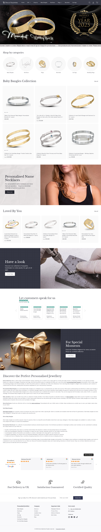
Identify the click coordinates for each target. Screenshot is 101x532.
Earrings (75, 2)
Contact (36, 511)
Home (22, 2)
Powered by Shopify (60, 529)
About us (36, 509)
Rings (59, 2)
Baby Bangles (44, 2)
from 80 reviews (23, 302)
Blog (35, 517)
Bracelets (67, 2)
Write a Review (88, 454)
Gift (28, 2)
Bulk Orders (54, 515)
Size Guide (36, 515)
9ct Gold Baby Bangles (22, 521)
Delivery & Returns (55, 513)
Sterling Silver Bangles (22, 519)
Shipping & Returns (55, 509)
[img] (51, 300)
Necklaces (19, 511)
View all (96, 81)
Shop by (36, 2)
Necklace (52, 2)
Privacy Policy (54, 511)
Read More (47, 467)
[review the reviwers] (40, 459)
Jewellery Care (37, 513)
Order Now (10, 274)
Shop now (9, 192)
